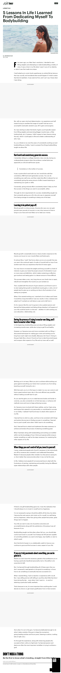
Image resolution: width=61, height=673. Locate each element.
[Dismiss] (58, 659)
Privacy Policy (33, 663)
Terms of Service (26, 663)
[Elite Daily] (8, 3)
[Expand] (54, 659)
